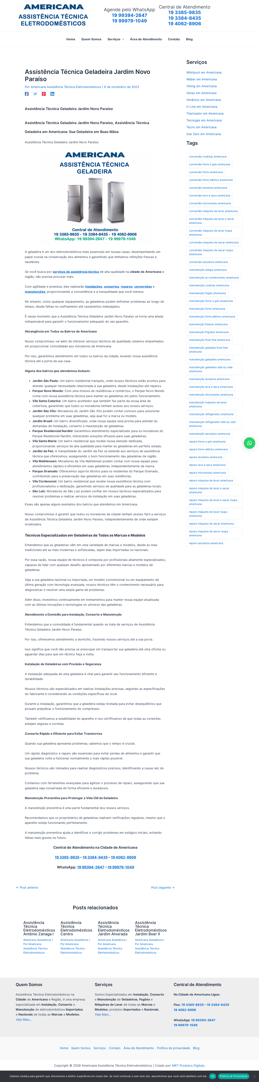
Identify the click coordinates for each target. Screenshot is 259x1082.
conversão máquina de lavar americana (213, 211)
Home (64, 1048)
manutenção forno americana (207, 308)
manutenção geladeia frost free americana (208, 349)
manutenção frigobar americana (209, 332)
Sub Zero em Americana (203, 134)
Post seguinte (163, 887)
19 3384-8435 (95, 857)
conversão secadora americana (208, 262)
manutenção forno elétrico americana (212, 316)
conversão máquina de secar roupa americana (211, 252)
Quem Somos (80, 1048)
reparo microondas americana (207, 472)
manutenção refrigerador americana (211, 414)
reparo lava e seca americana (207, 464)
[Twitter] (35, 94)
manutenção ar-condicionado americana (214, 277)
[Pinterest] (44, 94)
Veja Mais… (24, 1019)
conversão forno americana (206, 172)
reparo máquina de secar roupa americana (208, 533)
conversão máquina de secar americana (214, 242)
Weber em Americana (201, 79)
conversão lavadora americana (208, 187)
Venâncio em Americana (203, 100)
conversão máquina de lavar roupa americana (210, 232)
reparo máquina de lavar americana (211, 480)
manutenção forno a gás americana (211, 300)
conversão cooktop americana (208, 156)
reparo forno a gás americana (207, 441)
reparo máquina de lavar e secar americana (209, 490)
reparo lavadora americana (205, 457)
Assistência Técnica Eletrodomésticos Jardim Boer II (151, 928)
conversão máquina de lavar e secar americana (211, 220)
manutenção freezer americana (208, 324)
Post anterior (27, 887)
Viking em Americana (201, 86)
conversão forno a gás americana (209, 164)
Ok (212, 1076)
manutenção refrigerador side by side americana (212, 423)
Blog (196, 1048)
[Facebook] (27, 94)
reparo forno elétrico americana (208, 449)
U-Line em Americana (201, 106)
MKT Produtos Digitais (188, 1065)
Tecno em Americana (201, 127)
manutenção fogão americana (207, 293)
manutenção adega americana (208, 269)
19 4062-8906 (123, 857)
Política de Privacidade (233, 1076)
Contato (115, 1048)
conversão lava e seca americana (209, 195)
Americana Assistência (37, 939)
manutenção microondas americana (211, 394)
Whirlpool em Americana (203, 72)
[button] (122, 39)
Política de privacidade (173, 1048)
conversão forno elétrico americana (211, 179)
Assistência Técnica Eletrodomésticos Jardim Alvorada (114, 928)
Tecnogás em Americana (204, 120)
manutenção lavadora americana (209, 379)
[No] (254, 1076)
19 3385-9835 (67, 857)
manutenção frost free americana (209, 339)
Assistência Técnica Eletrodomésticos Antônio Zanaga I (39, 928)
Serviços (99, 1048)
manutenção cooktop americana (209, 285)
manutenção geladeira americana (209, 359)
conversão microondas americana (210, 203)
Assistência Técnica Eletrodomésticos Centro (76, 928)
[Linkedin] (52, 94)
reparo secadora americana (206, 543)
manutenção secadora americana (209, 433)
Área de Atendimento (139, 1048)
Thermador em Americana (205, 113)
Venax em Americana (201, 93)
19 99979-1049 (121, 867)
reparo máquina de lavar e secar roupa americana (213, 502)
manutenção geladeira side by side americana (210, 369)
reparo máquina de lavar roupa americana (208, 513)
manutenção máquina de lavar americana (208, 404)
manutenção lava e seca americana (211, 386)
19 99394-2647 (90, 867)
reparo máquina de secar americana (211, 523)
